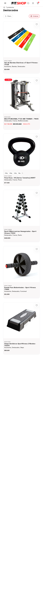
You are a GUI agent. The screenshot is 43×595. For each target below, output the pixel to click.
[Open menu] (5, 3)
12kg (15, 173)
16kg (10, 173)
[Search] (28, 3)
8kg (19, 173)
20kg (6, 173)
